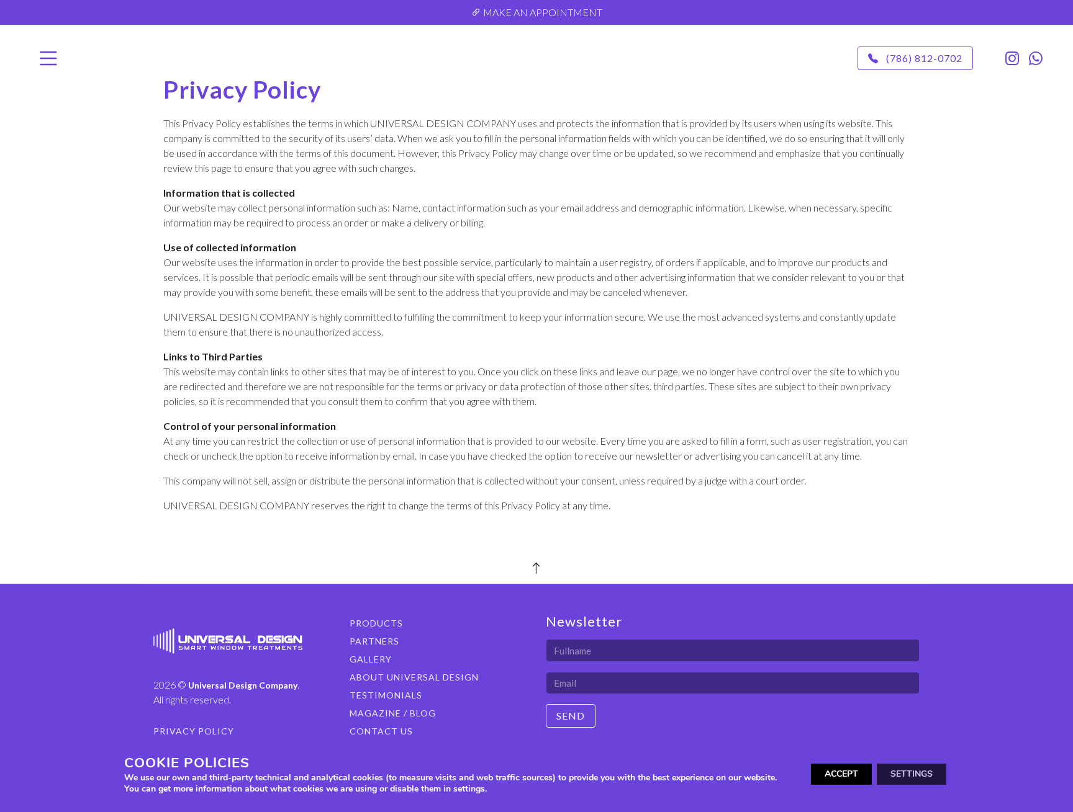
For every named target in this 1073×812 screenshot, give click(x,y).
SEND (570, 715)
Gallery (371, 659)
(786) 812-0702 (923, 58)
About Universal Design (414, 677)
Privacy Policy (193, 731)
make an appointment (541, 12)
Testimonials (386, 695)
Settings (911, 774)
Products (376, 623)
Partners (374, 641)
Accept (841, 774)
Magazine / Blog (393, 713)
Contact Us (381, 731)
